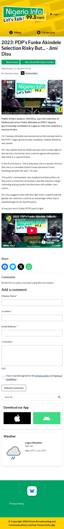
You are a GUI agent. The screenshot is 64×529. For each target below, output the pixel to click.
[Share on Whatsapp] (29, 266)
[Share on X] (21, 266)
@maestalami (31, 73)
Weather (10, 436)
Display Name (9, 295)
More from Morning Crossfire (39, 62)
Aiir (53, 524)
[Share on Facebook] (4, 266)
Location (6, 311)
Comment (7, 341)
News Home (12, 62)
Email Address (9, 326)
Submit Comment (14, 387)
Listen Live (48, 32)
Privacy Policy (17, 503)
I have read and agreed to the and (34, 377)
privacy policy (42, 375)
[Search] (59, 397)
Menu (17, 32)
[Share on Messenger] (13, 266)
